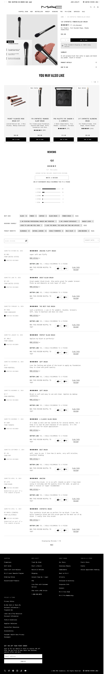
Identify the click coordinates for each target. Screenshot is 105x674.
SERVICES (77, 11)
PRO (61, 11)
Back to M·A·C (63, 573)
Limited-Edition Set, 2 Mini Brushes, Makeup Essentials (16, 124)
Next (51, 544)
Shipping (34, 573)
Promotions (7, 562)
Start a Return (37, 566)
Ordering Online (9, 577)
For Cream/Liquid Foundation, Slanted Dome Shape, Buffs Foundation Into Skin (40, 125)
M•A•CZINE (68, 11)
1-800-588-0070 (37, 594)
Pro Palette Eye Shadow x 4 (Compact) (64, 120)
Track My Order (37, 562)
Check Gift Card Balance (12, 569)
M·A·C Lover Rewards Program (13, 573)
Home (62, 17)
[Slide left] (4, 2)
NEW (31, 11)
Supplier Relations (10, 623)
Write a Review (52, 178)
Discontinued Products (11, 580)
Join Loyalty (75, 2)
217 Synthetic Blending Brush (87, 120)
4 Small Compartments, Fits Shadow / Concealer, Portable (64, 124)
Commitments (63, 569)
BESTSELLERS (39, 11)
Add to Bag (15, 139)
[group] (36, 2)
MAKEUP (47, 11)
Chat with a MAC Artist (39, 590)
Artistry (62, 577)
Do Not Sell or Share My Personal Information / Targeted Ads (12, 607)
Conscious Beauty (65, 566)
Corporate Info (64, 584)
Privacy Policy (9, 601)
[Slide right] (6, 2)
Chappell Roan (23, 11)
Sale (83, 11)
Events (83, 566)
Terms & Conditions (10, 620)
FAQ (33, 580)
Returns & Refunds (38, 569)
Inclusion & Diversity (66, 580)
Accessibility (8, 631)
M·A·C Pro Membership (66, 595)
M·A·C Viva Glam (64, 592)
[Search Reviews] (26, 241)
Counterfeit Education (11, 627)
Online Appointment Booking (90, 569)
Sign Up (23, 661)
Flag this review (76, 268)
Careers (61, 588)
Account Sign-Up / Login (40, 577)
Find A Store (85, 562)
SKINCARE (55, 11)
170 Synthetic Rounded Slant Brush (40, 120)
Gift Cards (7, 566)
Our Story (62, 562)
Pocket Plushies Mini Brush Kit (15, 120)
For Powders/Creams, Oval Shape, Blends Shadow (87, 124)
